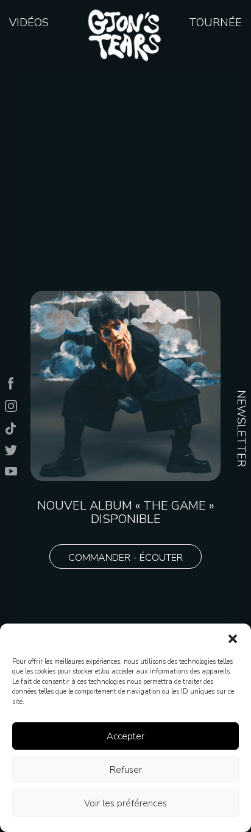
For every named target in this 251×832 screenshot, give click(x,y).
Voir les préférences (125, 803)
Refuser (126, 770)
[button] (233, 639)
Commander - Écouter (125, 557)
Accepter (125, 736)
